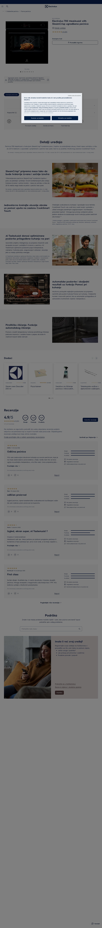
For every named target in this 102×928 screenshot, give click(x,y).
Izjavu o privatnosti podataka (45, 112)
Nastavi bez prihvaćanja (74, 95)
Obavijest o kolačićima (30, 112)
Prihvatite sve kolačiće (65, 118)
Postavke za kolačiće (37, 118)
